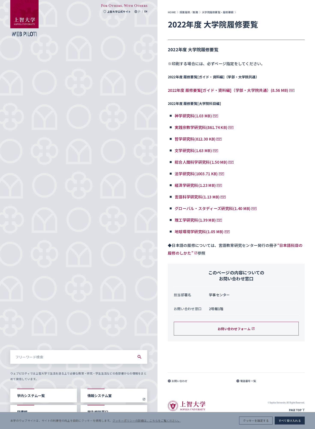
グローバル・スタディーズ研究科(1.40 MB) (212, 208)
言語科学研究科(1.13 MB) (197, 196)
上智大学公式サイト (119, 11)
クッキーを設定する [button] (255, 420)
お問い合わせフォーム (234, 328)
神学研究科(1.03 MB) (193, 115)
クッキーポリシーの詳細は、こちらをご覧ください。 (146, 420)
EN (145, 11)
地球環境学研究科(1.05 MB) (199, 231)
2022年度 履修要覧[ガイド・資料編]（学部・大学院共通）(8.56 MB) (228, 90)
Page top (295, 410)
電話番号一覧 (248, 380)
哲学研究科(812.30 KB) (195, 139)
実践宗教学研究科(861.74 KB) (201, 127)
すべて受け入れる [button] (290, 420)
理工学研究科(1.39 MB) (195, 220)
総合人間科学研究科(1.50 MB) (201, 162)
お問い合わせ (180, 380)
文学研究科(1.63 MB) (193, 150)
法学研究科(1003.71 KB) (196, 173)
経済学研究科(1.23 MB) (195, 185)
